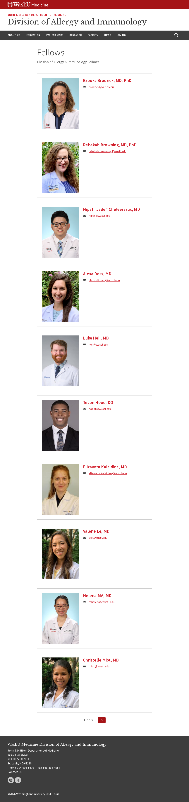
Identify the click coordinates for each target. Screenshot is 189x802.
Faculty (93, 35)
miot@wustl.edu (99, 666)
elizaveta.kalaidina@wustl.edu (108, 473)
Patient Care (54, 35)
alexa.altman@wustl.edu (104, 280)
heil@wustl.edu (98, 344)
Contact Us (15, 772)
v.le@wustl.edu (98, 537)
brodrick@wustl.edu (101, 87)
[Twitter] (18, 780)
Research (75, 35)
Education (33, 35)
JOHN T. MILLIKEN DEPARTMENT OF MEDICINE (37, 15)
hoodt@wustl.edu (100, 409)
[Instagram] (11, 780)
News (107, 35)
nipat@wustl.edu (99, 215)
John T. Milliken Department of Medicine (33, 750)
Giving (121, 35)
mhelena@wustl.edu (101, 602)
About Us (14, 35)
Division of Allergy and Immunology (77, 22)
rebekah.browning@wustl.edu (107, 151)
